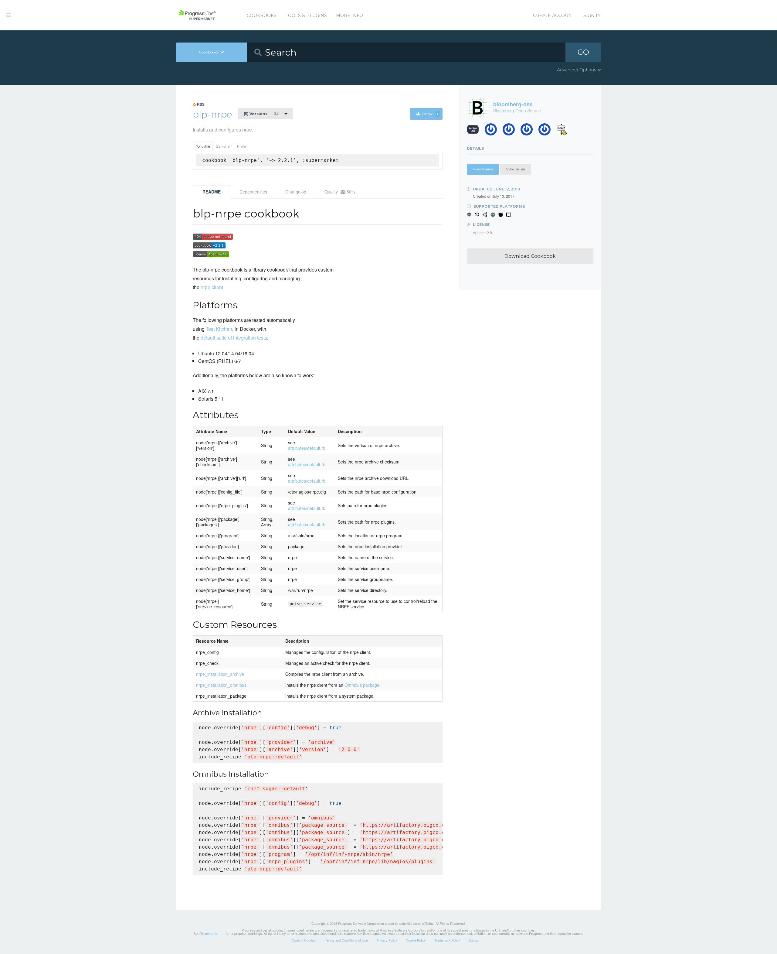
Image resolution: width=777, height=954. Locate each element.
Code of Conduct (304, 940)
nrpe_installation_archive (220, 674)
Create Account (553, 15)
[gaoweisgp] (529, 131)
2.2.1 (262, 113)
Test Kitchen (219, 328)
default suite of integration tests (234, 337)
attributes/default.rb (306, 448)
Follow (430, 114)
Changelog (295, 192)
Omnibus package (361, 685)
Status (473, 940)
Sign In (592, 15)
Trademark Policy (447, 940)
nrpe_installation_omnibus (221, 685)
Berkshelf (224, 146)
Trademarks (209, 933)
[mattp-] (546, 131)
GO (583, 52)
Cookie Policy (416, 940)
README (211, 192)
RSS (200, 104)
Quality (339, 192)
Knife (241, 146)
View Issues (515, 169)
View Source (483, 169)
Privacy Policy (386, 940)
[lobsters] (475, 131)
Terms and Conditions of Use (346, 940)
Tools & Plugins (306, 15)
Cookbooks (262, 15)
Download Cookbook (530, 256)
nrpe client (212, 287)
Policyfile (202, 146)
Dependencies (253, 192)
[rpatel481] (511, 131)
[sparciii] (564, 131)
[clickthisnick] (493, 131)
